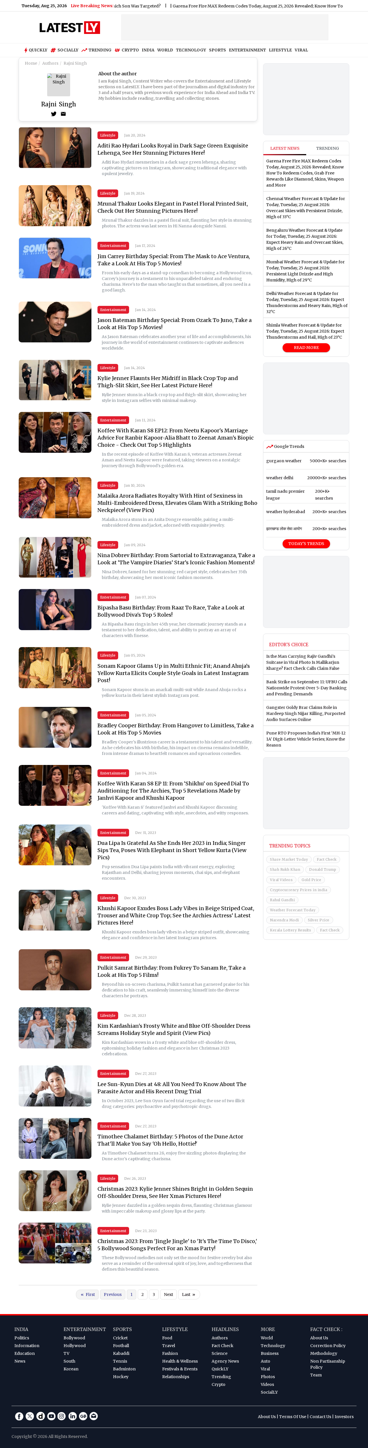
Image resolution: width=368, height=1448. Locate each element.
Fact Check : (326, 1329)
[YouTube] (51, 1416)
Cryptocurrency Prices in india (298, 890)
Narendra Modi (284, 920)
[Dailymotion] (40, 1416)
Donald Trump (322, 869)
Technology (273, 1345)
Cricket (120, 1337)
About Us (319, 1337)
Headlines (225, 1329)
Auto (265, 1361)
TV (66, 1353)
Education (24, 1353)
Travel (168, 1345)
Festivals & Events (180, 1369)
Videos (267, 1384)
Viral (265, 1369)
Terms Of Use (292, 1416)
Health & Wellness (180, 1361)
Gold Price (311, 880)
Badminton (124, 1369)
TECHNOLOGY (191, 50)
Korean (71, 1369)
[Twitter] (54, 114)
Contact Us (320, 1416)
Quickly (38, 50)
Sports (122, 1329)
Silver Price (318, 920)
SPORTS (217, 50)
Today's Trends (306, 543)
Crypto (130, 50)
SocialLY (269, 1392)
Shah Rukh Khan (285, 869)
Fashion (170, 1353)
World (267, 1337)
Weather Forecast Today (292, 910)
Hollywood (75, 1345)
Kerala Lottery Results (290, 930)
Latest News (285, 148)
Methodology (323, 1353)
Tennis (120, 1361)
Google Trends (288, 446)
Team (316, 1375)
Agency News (225, 1361)
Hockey (121, 1376)
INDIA (148, 50)
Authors (220, 1337)
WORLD (165, 50)
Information (26, 1345)
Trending (100, 50)
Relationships (175, 1376)
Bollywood (74, 1337)
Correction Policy (328, 1345)
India (21, 1329)
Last (188, 1294)
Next (168, 1294)
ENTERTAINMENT (247, 50)
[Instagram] (61, 1416)
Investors (344, 1416)
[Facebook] (19, 1416)
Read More (306, 347)
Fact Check (326, 859)
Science (219, 1353)
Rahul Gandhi (282, 900)
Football (121, 1345)
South (69, 1361)
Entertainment (113, 245)
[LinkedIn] (72, 1416)
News (19, 1361)
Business (270, 1353)
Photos (268, 1376)
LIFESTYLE (280, 50)
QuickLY (220, 1369)
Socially (67, 50)
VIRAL (301, 50)
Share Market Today (289, 859)
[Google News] (83, 1416)
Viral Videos (281, 880)
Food (167, 1337)
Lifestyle (107, 135)
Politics (21, 1337)
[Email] (63, 114)
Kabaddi (121, 1353)
